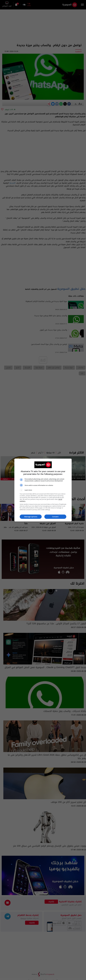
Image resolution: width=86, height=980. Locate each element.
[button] (43, 490)
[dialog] (43, 490)
